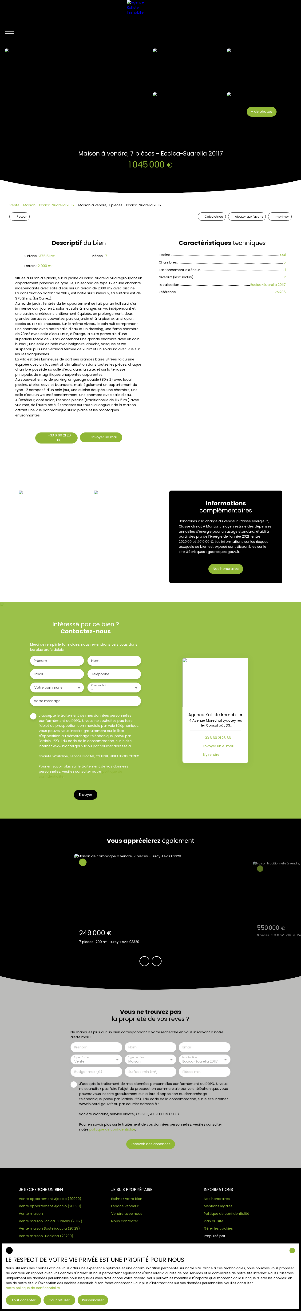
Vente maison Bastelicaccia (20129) (49, 1228)
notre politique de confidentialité (33, 1288)
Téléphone (100, 674)
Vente (14, 205)
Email (38, 674)
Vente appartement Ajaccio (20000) (50, 1198)
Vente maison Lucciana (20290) (46, 1236)
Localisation (189, 1057)
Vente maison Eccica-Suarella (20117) (50, 1221)
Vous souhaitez (100, 685)
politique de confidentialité (112, 1129)
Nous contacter (124, 1221)
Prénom (40, 661)
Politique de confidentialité (226, 1213)
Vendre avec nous (126, 1213)
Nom (95, 661)
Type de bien (136, 1057)
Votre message (47, 701)
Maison (29, 205)
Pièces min (191, 1072)
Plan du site (213, 1221)
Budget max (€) (88, 1072)
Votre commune (48, 687)
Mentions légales (218, 1206)
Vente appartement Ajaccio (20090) (50, 1206)
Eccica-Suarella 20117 (57, 205)
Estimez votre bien (126, 1198)
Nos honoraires (217, 1198)
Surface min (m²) (143, 1072)
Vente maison (31, 1213)
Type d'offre (81, 1057)
